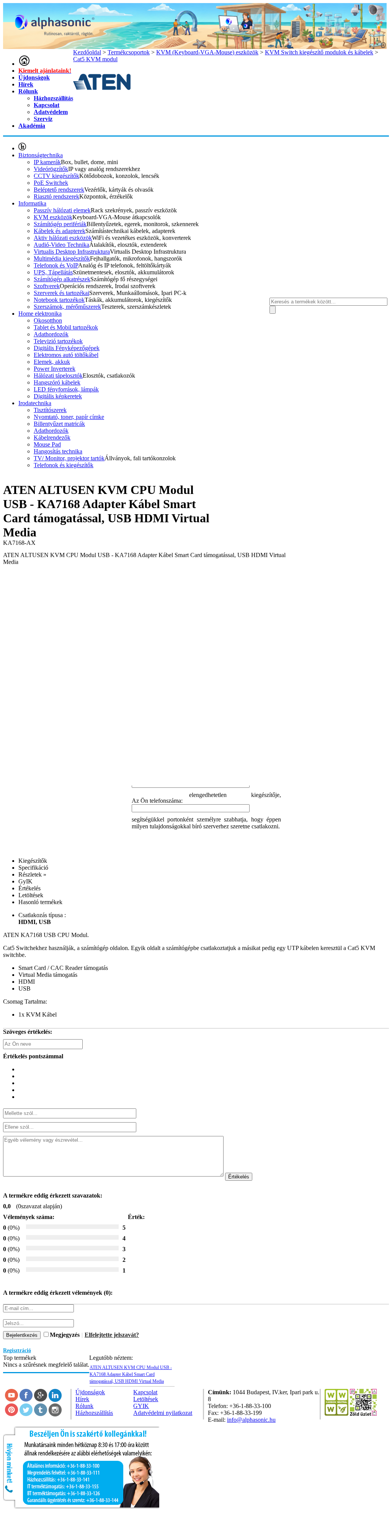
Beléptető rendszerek (59, 189)
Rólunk (28, 91)
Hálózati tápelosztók (58, 375)
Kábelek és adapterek (59, 231)
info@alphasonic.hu (251, 1419)
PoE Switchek (51, 182)
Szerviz (43, 119)
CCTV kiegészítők (56, 176)
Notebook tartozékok (59, 300)
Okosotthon (48, 320)
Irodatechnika (34, 403)
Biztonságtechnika (40, 155)
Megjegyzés (65, 1334)
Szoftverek (47, 286)
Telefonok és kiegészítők (63, 465)
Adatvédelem (51, 112)
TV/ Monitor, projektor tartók (69, 458)
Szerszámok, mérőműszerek (67, 306)
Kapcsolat (46, 105)
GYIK (141, 1406)
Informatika (32, 203)
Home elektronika (40, 313)
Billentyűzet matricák (59, 423)
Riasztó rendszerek (56, 196)
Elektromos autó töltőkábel (66, 355)
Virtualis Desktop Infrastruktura (72, 251)
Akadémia (31, 125)
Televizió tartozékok (58, 341)
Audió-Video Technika (61, 244)
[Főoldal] (24, 63)
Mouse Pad (47, 444)
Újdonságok (34, 77)
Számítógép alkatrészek (62, 279)
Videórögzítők (51, 169)
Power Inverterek (54, 368)
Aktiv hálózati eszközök (63, 238)
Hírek (25, 84)
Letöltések (145, 1399)
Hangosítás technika (58, 451)
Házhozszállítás (53, 98)
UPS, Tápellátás (53, 272)
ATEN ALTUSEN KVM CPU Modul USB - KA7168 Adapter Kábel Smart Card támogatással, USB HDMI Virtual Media (131, 1374)
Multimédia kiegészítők (62, 258)
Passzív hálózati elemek (62, 210)
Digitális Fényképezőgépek (67, 348)
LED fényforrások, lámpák (66, 389)
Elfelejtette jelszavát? (112, 1334)
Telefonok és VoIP (56, 265)
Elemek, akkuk (52, 362)
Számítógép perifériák (60, 224)
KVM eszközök (53, 217)
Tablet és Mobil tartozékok (66, 327)
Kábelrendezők (52, 437)
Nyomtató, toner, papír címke (69, 417)
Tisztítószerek (50, 410)
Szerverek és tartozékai (61, 293)
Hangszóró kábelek (57, 382)
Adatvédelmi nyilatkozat (162, 1413)
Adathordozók (51, 334)
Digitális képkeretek (58, 396)
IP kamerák (47, 162)
